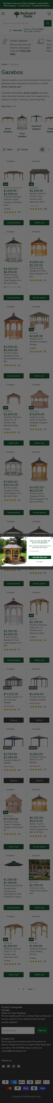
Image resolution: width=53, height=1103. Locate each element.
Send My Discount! (39, 557)
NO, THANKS (39, 561)
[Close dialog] (51, 538)
